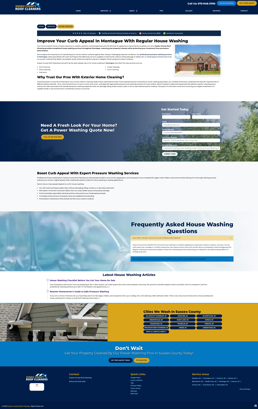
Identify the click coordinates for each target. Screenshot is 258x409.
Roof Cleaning (44, 67)
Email (165, 122)
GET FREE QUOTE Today (120, 360)
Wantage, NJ (224, 381)
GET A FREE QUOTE (246, 3)
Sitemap (134, 391)
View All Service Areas (156, 332)
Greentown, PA (209, 328)
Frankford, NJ (156, 324)
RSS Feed (134, 394)
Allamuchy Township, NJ (156, 316)
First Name (167, 114)
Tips (132, 383)
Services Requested (170, 145)
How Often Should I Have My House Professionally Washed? (157, 238)
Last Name (197, 114)
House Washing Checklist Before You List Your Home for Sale (82, 280)
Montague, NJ (208, 378)
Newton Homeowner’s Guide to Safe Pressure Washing (79, 291)
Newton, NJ (196, 378)
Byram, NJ (209, 320)
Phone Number (169, 129)
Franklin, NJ (183, 324)
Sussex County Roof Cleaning (18, 406)
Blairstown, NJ (209, 316)
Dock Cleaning (113, 70)
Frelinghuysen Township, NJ (156, 328)
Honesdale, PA (222, 385)
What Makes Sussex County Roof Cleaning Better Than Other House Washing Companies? (169, 259)
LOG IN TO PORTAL (226, 3)
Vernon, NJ (196, 385)
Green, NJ (183, 328)
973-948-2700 (141, 360)
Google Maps (135, 378)
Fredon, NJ (209, 324)
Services (51, 26)
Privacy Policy (136, 385)
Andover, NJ (183, 316)
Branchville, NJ (156, 320)
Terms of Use (135, 388)
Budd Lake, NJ (183, 320)
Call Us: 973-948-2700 (201, 3)
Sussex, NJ (235, 381)
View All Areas (245, 389)
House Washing (65, 26)
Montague (110, 63)
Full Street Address (170, 137)
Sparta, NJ (232, 378)
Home (41, 26)
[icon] (255, 406)
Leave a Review (136, 380)
